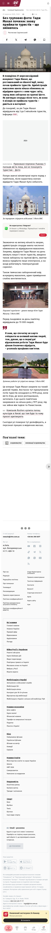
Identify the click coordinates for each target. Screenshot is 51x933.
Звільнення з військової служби (19, 683)
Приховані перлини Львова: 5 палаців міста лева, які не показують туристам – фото (24, 167)
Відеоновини (12, 635)
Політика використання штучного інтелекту (11, 603)
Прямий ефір (12, 632)
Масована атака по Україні (17, 665)
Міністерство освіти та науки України (21, 761)
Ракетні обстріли (13, 653)
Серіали (10, 750)
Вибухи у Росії (12, 669)
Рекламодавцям (8, 591)
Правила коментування (35, 577)
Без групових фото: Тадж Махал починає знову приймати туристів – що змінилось (37, 10)
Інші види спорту (13, 815)
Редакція (6, 576)
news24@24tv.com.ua (11, 537)
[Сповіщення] (48, 3)
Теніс (9, 809)
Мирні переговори (14, 659)
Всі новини (12, 622)
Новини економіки (15, 707)
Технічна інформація (34, 581)
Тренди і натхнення (14, 791)
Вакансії (30, 589)
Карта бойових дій (14, 656)
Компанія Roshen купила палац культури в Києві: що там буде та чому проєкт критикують (23, 413)
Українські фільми (14, 740)
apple (26, 862)
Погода (9, 642)
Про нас (6, 572)
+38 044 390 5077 (33, 537)
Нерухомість (12, 782)
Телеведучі (7, 587)
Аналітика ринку (13, 785)
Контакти (30, 585)
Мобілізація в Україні (17, 680)
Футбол (10, 805)
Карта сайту (31, 600)
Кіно (9, 734)
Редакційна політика (10, 579)
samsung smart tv (26, 868)
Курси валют (12, 713)
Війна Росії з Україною (17, 649)
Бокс (8, 802)
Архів (29, 597)
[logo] (15, 3)
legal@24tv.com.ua (30, 903)
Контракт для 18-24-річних (17, 693)
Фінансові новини (14, 716)
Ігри (28, 604)
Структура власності (34, 593)
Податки (10, 723)
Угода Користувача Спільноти (34, 572)
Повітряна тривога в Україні (18, 662)
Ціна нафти (11, 710)
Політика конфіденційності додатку (13, 609)
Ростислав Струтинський (17, 33)
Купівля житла (12, 788)
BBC (15, 114)
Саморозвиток (12, 770)
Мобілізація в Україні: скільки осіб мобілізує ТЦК (26, 699)
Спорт (9, 799)
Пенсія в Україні (13, 726)
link (28, 546)
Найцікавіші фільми (14, 737)
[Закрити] (46, 913)
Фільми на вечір (13, 743)
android (10, 862)
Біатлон (10, 812)
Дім (4, 10)
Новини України (13, 629)
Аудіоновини (12, 638)
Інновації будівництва (16, 10)
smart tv (10, 868)
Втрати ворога (12, 672)
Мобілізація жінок (14, 689)
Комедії (10, 747)
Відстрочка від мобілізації (17, 696)
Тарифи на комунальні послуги (19, 720)
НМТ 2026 (10, 767)
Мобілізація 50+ (13, 686)
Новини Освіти (13, 758)
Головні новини (13, 626)
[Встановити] (25, 917)
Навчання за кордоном (16, 774)
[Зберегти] (44, 40)
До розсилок (15, 846)
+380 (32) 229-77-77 (17, 901)
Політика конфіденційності (13, 599)
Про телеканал (8, 583)
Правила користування (11, 595)
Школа (9, 764)
